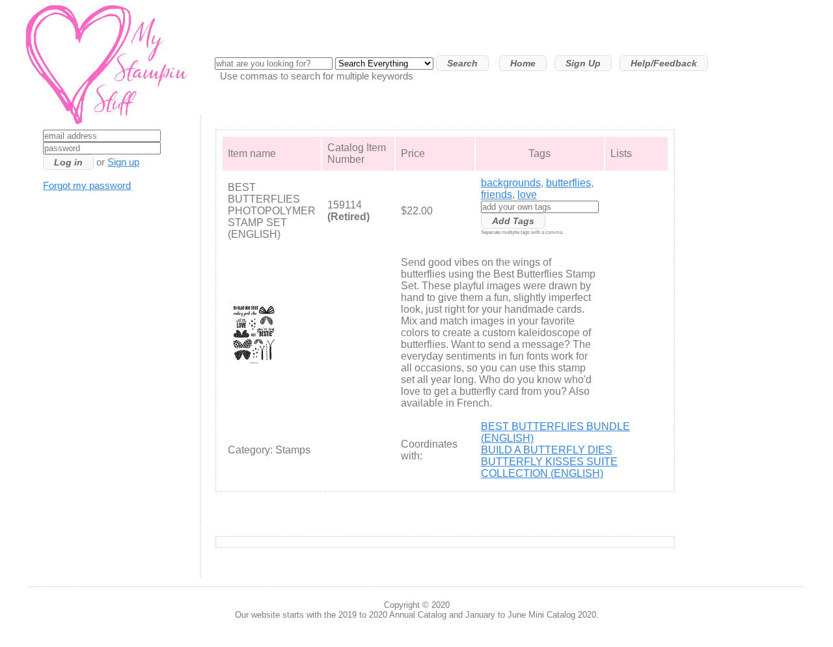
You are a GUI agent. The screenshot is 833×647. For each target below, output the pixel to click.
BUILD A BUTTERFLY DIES (546, 449)
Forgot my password (87, 185)
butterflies (568, 182)
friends (496, 194)
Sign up (123, 162)
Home (523, 63)
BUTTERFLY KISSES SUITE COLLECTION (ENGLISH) (549, 467)
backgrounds (511, 182)
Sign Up (583, 63)
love (527, 194)
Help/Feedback (664, 63)
